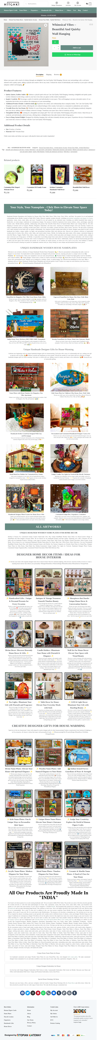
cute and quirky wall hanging (44, 149)
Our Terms (30, 1020)
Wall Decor (67, 151)
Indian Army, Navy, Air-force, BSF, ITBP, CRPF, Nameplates (26, 339)
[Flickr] (53, 993)
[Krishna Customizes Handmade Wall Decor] (60, 175)
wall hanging (73, 151)
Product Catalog (55, 1023)
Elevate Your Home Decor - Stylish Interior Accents (23, 20)
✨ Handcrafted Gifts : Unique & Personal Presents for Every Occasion (19, 601)
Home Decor (71, 983)
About (29, 1013)
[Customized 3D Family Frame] (37, 175)
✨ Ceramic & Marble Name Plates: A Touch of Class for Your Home (78, 874)
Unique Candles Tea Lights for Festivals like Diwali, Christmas (70, 474)
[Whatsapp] (43, 993)
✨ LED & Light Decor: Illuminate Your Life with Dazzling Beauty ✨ (78, 705)
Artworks (68, 5)
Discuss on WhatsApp (73, 54)
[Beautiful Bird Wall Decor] (83, 175)
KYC (51, 1020)
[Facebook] (22, 993)
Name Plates (7, 1013)
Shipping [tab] (48, 74)
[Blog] (64, 993)
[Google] (69, 993)
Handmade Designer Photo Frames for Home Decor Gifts (26, 514)
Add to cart (77, 48)
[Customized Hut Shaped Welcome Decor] (14, 175)
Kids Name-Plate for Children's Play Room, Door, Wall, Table (71, 393)
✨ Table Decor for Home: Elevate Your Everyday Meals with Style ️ (48, 705)
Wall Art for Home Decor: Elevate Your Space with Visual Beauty (78, 653)
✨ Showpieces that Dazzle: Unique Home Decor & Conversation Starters (78, 601)
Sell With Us (54, 1017)
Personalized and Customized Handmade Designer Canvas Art (70, 433)
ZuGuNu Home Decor (41, 919)
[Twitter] (27, 993)
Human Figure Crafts (10, 1010)
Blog (28, 1017)
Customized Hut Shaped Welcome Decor (12, 188)
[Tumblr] (59, 993)
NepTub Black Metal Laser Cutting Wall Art (61, 919)
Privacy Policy (31, 1022)
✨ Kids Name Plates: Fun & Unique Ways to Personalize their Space (19, 822)
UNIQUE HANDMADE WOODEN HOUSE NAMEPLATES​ (48, 248)
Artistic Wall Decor (30, 149)
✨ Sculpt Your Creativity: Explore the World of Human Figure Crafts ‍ (78, 822)
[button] (88, 3)
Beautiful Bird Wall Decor (81, 187)
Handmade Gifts (9, 1023)
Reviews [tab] (57, 74)
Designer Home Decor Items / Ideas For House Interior (48, 556)
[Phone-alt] (48, 993)
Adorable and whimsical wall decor (15, 149)
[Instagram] (33, 993)
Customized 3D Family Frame (36, 187)
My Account (77, 5)
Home (5, 20)
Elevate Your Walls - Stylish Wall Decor (49, 20)
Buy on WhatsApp (14, 193)
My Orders (53, 1013)
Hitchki (53, 906)
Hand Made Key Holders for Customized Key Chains (26, 474)
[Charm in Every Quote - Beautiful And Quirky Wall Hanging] (92, 24)
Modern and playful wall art (80, 149)
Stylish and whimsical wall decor (54, 151)
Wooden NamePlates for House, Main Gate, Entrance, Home (71, 339)
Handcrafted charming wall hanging (62, 149)
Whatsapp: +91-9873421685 (48, 15)
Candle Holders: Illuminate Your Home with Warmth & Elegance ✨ (48, 653)
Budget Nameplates (57, 5)
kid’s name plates (73, 957)
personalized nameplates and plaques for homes (80, 218)
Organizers (7, 1020)
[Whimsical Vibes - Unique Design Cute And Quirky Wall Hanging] (90, 24)
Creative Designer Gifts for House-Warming (48, 725)
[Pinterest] (38, 993)
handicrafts (12, 908)
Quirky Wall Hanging (39, 151)
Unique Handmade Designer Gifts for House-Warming (48, 349)
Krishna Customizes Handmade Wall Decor (57, 188)
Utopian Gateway (14, 919)
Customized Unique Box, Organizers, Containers (71, 514)
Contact (29, 1026)
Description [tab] (39, 74)
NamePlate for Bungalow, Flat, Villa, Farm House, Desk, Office (26, 297)
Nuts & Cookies (8, 1017)
